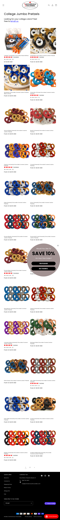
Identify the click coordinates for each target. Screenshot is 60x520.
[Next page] (34, 467)
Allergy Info (7, 491)
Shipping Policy (8, 484)
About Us (6, 478)
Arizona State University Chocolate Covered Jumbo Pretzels (15, 131)
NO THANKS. (43, 269)
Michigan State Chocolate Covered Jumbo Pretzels (41, 343)
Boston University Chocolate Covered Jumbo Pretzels (41, 131)
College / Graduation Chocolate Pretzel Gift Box (16, 55)
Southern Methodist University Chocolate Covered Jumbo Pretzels (40, 453)
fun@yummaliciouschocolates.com (31, 483)
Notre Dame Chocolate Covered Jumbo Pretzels (16, 380)
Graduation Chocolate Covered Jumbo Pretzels (42, 55)
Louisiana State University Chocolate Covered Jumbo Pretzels (16, 343)
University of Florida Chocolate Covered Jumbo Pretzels (42, 93)
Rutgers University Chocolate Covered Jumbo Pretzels (16, 453)
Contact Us (7, 481)
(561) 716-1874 (25, 480)
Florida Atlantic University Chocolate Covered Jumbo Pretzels (15, 237)
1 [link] (25, 467)
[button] (3, 5)
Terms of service (38, 516)
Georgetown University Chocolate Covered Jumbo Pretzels (15, 309)
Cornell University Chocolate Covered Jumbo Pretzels (42, 165)
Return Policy (7, 487)
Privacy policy (28, 516)
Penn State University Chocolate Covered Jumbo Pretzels (16, 419)
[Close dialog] (57, 245)
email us (14, 21)
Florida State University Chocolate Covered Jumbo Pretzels (15, 271)
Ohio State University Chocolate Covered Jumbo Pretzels (42, 381)
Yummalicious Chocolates (14, 516)
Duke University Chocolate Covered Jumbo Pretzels (15, 203)
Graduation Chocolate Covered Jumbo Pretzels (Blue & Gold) (16, 93)
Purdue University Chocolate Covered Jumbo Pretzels (42, 419)
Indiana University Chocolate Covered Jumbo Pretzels (42, 309)
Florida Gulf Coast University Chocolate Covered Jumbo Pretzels (42, 237)
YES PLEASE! (43, 263)
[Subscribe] (31, 503)
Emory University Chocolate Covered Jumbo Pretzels (41, 203)
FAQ (5, 494)
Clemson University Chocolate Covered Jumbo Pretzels (16, 165)
